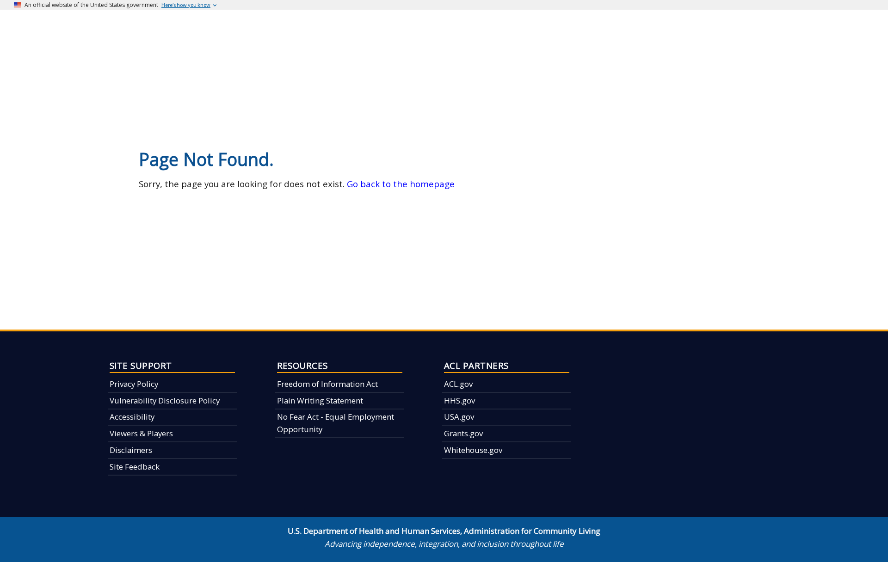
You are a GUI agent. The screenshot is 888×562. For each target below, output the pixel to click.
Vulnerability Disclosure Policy (165, 400)
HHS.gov (459, 400)
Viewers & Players (141, 433)
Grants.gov (463, 433)
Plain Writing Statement (320, 400)
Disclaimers (131, 450)
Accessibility (132, 416)
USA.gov (459, 416)
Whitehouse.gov (473, 450)
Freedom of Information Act (327, 384)
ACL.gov (458, 384)
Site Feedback (135, 466)
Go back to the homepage (401, 183)
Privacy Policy (134, 384)
